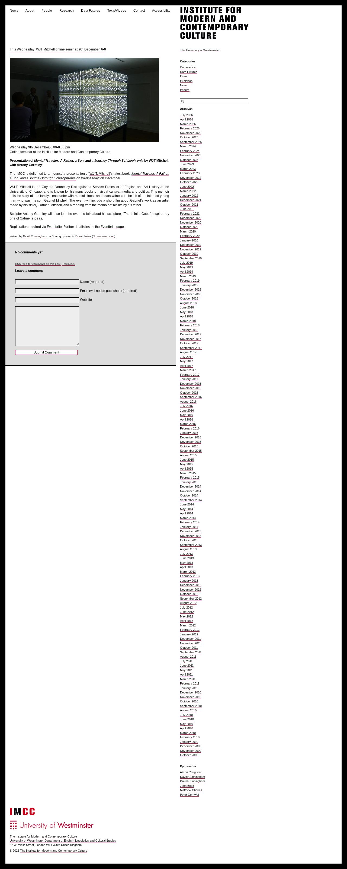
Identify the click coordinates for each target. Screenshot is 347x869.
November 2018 (190, 294)
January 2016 (189, 432)
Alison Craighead (191, 772)
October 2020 (189, 226)
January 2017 (189, 379)
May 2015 (186, 464)
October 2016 (189, 392)
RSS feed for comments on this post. (38, 263)
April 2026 (186, 119)
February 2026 (190, 128)
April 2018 (186, 316)
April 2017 (186, 365)
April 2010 (186, 728)
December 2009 (190, 746)
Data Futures (90, 10)
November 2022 (190, 177)
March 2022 (188, 191)
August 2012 (188, 602)
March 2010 (188, 732)
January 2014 (189, 527)
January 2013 (189, 580)
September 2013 (191, 544)
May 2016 (186, 414)
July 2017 (186, 356)
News (14, 10)
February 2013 (190, 576)
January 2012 (189, 634)
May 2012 (186, 616)
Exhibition (186, 80)
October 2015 (189, 446)
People (46, 10)
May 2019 (186, 267)
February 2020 (190, 235)
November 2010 (190, 697)
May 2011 (186, 670)
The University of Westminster (200, 50)
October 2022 (189, 182)
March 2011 (187, 679)
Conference (187, 67)
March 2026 (188, 124)
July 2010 (186, 715)
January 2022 (189, 195)
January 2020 (189, 240)
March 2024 (188, 146)
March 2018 (188, 321)
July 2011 (186, 661)
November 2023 (190, 155)
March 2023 (188, 168)
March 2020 (188, 231)
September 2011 (190, 652)
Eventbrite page (112, 227)
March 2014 (188, 518)
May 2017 (186, 361)
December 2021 (190, 200)
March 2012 (188, 625)
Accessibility (161, 10)
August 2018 (188, 303)
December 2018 (190, 289)
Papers (184, 89)
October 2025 (189, 137)
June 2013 (187, 558)
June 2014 (187, 504)
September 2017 (191, 347)
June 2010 (187, 719)
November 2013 (190, 535)
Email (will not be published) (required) (108, 291)
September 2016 (191, 397)
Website (86, 300)
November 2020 (190, 222)
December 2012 (190, 585)
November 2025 (190, 133)
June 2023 (187, 164)
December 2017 (190, 334)
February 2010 (190, 737)
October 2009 (189, 755)
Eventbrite (54, 227)
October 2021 (189, 204)
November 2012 (190, 589)
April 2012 (186, 620)
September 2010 (191, 706)
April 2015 (186, 468)
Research (66, 10)
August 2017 (188, 352)
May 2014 (186, 509)
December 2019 (190, 244)
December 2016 (190, 383)
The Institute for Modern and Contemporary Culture (43, 836)
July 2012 (186, 607)
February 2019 (190, 280)
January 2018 (189, 330)
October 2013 (189, 540)
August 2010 (188, 710)
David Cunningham (35, 236)
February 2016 (190, 428)
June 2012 (187, 611)
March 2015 (188, 473)
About (29, 10)
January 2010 (189, 741)
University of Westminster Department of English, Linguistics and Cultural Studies (63, 840)
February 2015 (190, 477)
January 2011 (189, 688)
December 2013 (190, 531)
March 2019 (188, 276)
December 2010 (190, 692)
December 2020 (190, 217)
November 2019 (190, 249)
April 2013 (186, 567)
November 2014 (190, 491)
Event (79, 236)
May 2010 (186, 723)
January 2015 (189, 482)
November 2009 (190, 750)
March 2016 (188, 423)
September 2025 (191, 142)
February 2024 (190, 150)
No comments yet (103, 236)
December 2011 (190, 638)
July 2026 (186, 115)
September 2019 (191, 258)
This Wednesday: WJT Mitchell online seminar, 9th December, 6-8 (58, 49)
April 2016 (186, 419)
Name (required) (92, 282)
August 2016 (188, 401)
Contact (139, 10)
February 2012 (190, 629)
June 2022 (187, 186)
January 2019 (189, 285)
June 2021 (187, 209)
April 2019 (186, 271)
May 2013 (186, 562)
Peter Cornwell (189, 794)
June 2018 (187, 307)
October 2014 (189, 495)
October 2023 (189, 159)
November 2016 (190, 388)
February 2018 (190, 325)
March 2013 (188, 571)
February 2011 (189, 683)
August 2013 (188, 549)
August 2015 (188, 455)
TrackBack (68, 263)
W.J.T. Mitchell (99, 174)
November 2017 (190, 338)
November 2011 (190, 643)
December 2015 (190, 437)
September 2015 (191, 450)
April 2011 (186, 674)
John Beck (187, 785)
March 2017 (188, 370)
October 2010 (189, 701)
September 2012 (191, 598)
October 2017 (189, 343)
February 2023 (190, 173)
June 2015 (187, 459)
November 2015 (190, 441)
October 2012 (189, 594)
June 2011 (187, 665)
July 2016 (186, 406)
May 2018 (186, 312)
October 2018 (189, 298)
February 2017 (190, 374)
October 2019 (189, 253)
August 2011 (188, 656)
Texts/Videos (116, 10)
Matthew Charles (191, 790)
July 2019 (186, 262)
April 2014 (186, 513)
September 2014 (191, 500)
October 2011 (189, 647)
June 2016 (187, 410)
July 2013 (186, 553)
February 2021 (190, 213)
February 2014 (190, 522)
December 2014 (190, 486)
